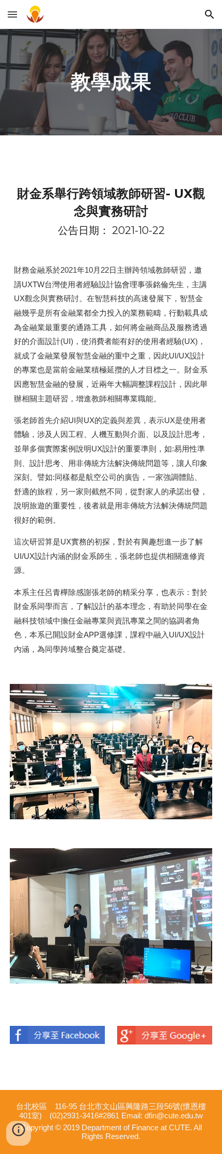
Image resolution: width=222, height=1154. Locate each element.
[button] (12, 14)
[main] (111, 82)
